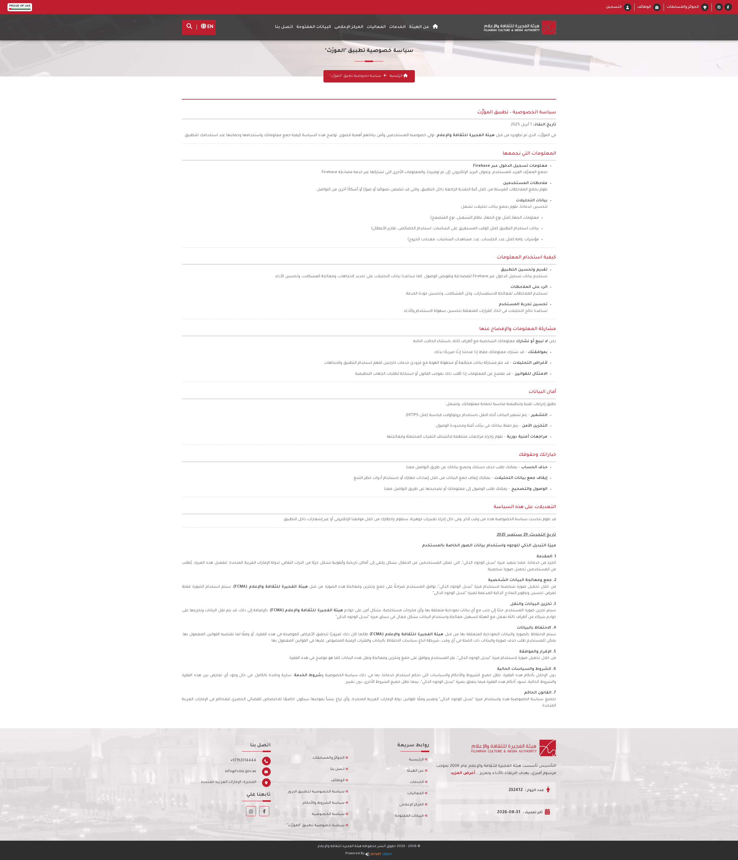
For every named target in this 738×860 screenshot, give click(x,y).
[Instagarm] (251, 812)
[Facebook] (728, 8)
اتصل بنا (284, 27)
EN (209, 27)
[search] (191, 27)
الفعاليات (416, 794)
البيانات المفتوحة (313, 27)
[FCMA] (513, 27)
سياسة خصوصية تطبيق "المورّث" (316, 826)
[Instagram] (719, 8)
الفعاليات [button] (376, 27)
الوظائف (644, 7)
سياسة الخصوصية (328, 814)
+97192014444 (243, 761)
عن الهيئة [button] (419, 27)
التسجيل (614, 7)
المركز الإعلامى (412, 805)
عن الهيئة (416, 771)
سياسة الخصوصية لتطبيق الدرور (316, 792)
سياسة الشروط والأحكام (323, 803)
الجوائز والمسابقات (683, 7)
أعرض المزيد (463, 773)
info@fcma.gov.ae (240, 772)
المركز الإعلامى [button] (348, 27)
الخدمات (397, 27)
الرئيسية (396, 76)
